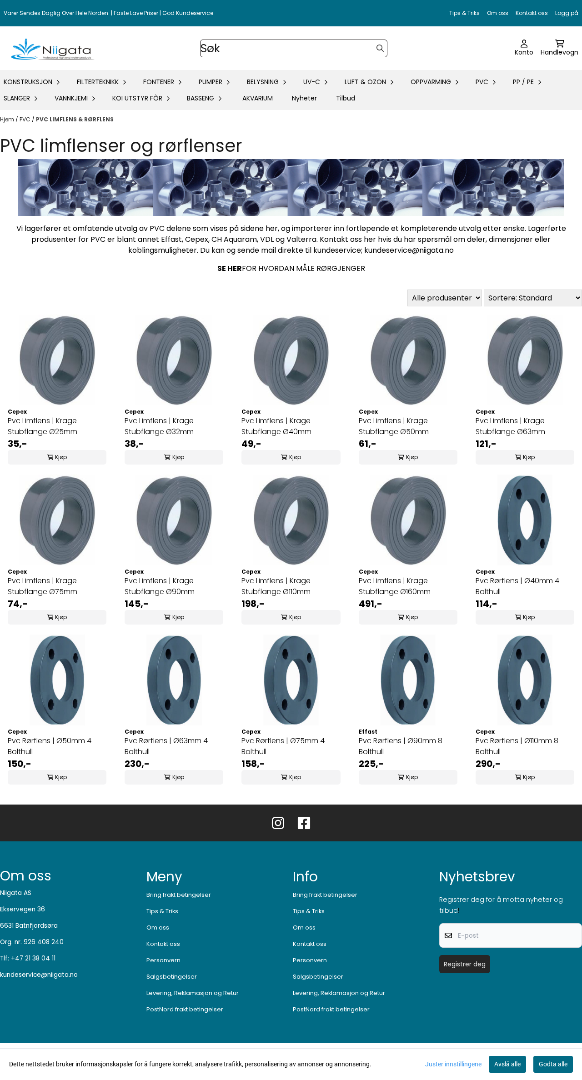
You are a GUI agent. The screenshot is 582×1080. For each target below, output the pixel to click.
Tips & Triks (464, 13)
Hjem (7, 119)
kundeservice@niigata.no (39, 974)
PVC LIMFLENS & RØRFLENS (75, 119)
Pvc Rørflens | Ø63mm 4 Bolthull (166, 746)
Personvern (163, 960)
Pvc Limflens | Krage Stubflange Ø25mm (42, 426)
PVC (26, 119)
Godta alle (553, 1064)
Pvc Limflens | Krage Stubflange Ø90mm (160, 586)
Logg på (566, 13)
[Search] (380, 48)
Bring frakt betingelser (178, 895)
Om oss (497, 13)
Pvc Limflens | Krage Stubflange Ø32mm (159, 426)
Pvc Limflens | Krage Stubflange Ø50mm (394, 426)
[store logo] (50, 48)
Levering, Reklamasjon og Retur (192, 993)
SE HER (229, 268)
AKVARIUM (257, 98)
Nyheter (304, 98)
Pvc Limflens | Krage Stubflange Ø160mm (395, 586)
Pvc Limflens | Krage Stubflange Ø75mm (42, 586)
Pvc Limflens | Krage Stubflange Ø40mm (276, 426)
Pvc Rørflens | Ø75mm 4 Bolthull (283, 746)
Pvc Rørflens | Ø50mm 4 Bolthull (49, 746)
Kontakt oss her (348, 239)
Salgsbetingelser (171, 976)
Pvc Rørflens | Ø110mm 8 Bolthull (517, 746)
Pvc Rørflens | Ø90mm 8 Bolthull (400, 746)
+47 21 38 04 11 (33, 958)
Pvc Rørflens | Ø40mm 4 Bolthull (517, 586)
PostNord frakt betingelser (184, 1009)
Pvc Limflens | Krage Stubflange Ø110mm (276, 586)
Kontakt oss (532, 13)
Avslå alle (507, 1064)
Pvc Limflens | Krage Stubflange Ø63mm (510, 426)
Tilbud (345, 98)
